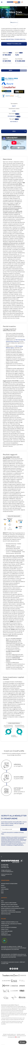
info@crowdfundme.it (19, 845)
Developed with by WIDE (14, 1037)
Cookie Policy (4, 933)
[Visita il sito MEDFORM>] (6, 985)
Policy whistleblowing (6, 931)
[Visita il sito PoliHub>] (6, 997)
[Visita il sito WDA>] (6, 991)
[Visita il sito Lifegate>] (22, 986)
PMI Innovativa (12, 116)
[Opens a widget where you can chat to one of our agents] (22, 1042)
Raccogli (3, 887)
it (1, 856)
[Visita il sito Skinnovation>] (22, 975)
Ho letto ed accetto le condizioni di (12, 833)
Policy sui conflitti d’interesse (9, 927)
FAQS (2, 900)
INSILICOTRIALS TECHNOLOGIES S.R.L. (16, 39)
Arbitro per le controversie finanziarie (11, 912)
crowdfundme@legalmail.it (7, 871)
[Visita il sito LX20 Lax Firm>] (6, 981)
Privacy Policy (23, 840)
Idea (14, 131)
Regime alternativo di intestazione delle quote (12, 908)
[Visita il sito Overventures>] (22, 980)
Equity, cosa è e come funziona (8, 902)
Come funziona (4, 889)
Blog (2, 891)
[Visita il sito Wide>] (14, 981)
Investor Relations (6, 913)
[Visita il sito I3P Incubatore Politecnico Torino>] (22, 991)
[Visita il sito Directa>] (22, 997)
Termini (3, 841)
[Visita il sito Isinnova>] (14, 986)
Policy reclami (5, 925)
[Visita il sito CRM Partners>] (14, 997)
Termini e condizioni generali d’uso (9, 921)
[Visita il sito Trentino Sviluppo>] (14, 991)
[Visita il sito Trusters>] (6, 975)
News (2, 892)
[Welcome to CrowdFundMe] (15, 2)
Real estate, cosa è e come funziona (10, 906)
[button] (17, 114)
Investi (2, 885)
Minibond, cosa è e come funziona (9, 904)
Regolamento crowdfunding (8, 910)
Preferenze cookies (6, 934)
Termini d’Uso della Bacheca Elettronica (11, 923)
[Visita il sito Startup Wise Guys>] (14, 975)
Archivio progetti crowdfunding (9, 883)
